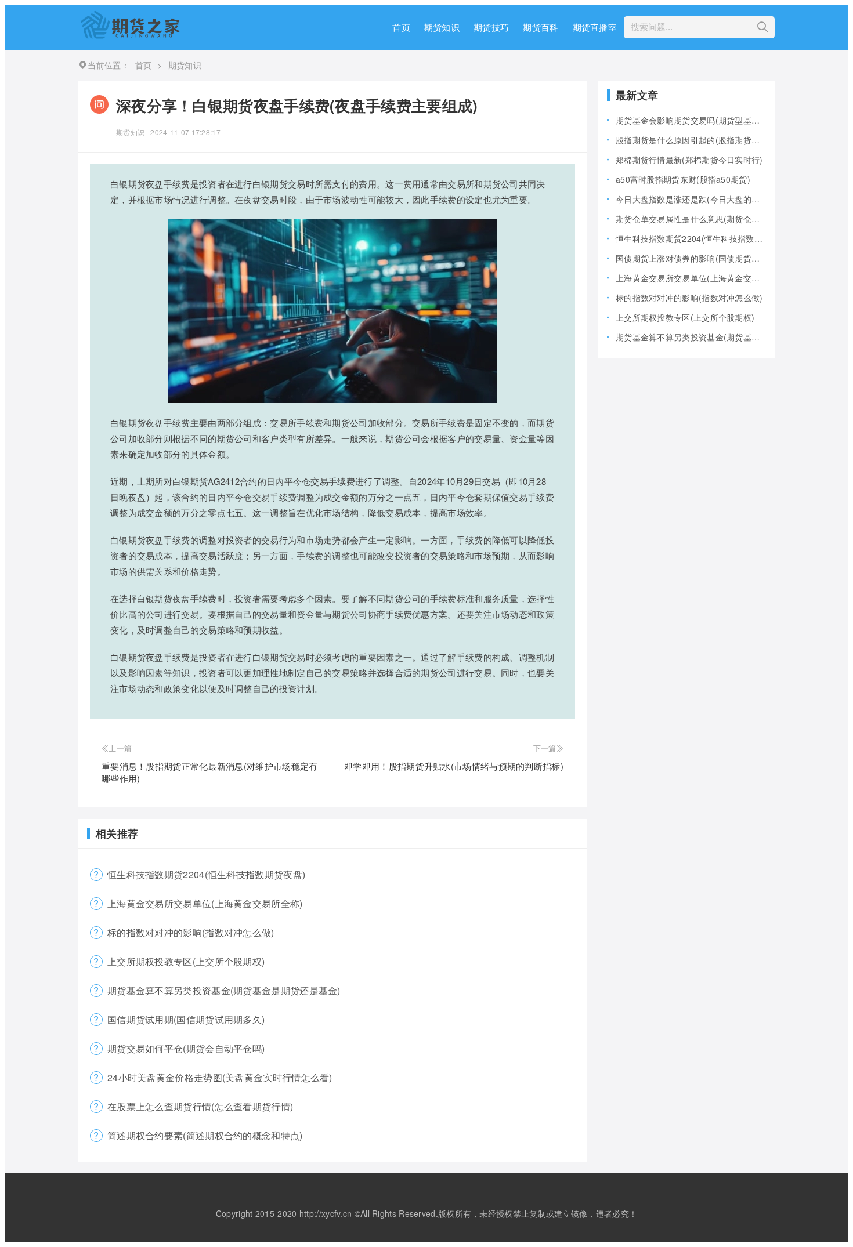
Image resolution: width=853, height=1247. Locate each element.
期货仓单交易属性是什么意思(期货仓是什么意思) (691, 218)
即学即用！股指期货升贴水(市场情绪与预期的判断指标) (453, 766)
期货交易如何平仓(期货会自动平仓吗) (186, 1048)
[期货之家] (130, 35)
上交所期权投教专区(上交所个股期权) (186, 961)
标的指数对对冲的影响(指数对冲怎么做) (190, 932)
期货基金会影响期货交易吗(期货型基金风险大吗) (691, 120)
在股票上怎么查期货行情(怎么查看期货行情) (200, 1106)
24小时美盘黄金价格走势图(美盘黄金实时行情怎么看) (219, 1077)
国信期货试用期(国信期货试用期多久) (186, 1019)
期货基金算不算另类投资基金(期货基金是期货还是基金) (224, 990)
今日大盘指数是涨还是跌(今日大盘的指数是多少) (691, 199)
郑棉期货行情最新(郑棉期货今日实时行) (689, 159)
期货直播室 (595, 27)
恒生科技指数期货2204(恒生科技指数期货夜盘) (206, 874)
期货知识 (442, 27)
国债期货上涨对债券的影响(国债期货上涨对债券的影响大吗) (691, 258)
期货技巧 (491, 27)
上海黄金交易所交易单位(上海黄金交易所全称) (205, 903)
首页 (401, 27)
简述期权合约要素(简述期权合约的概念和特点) (205, 1135)
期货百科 (540, 27)
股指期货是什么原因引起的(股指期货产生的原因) (691, 140)
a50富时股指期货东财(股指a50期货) (683, 179)
